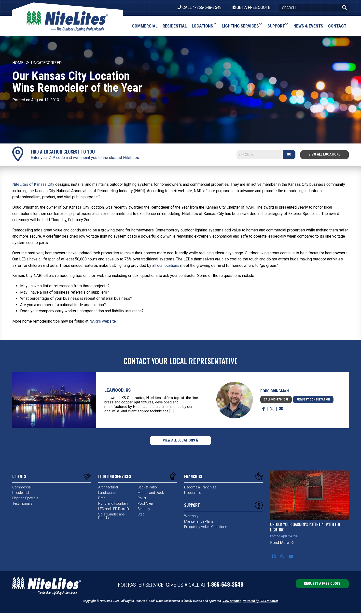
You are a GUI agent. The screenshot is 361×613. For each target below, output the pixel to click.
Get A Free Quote (253, 7)
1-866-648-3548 (225, 584)
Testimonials (22, 503)
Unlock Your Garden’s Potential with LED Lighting (305, 527)
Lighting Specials (25, 498)
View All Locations (324, 154)
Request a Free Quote (322, 584)
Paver (142, 498)
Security (144, 509)
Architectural (108, 487)
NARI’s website (102, 321)
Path (101, 498)
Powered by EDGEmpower (260, 601)
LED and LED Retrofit (113, 509)
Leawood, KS (117, 390)
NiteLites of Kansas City (33, 184)
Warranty (191, 516)
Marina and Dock (151, 493)
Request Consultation (313, 399)
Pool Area (145, 503)
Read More (280, 542)
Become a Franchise (200, 487)
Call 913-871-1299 (276, 399)
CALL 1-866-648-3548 (201, 7)
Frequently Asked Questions (205, 527)
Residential (20, 493)
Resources (192, 493)
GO (289, 154)
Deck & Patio (147, 487)
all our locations (165, 265)
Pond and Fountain (113, 503)
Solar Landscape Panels (111, 516)
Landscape (106, 493)
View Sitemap (231, 601)
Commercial (21, 487)
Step (141, 514)
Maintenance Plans (199, 521)
